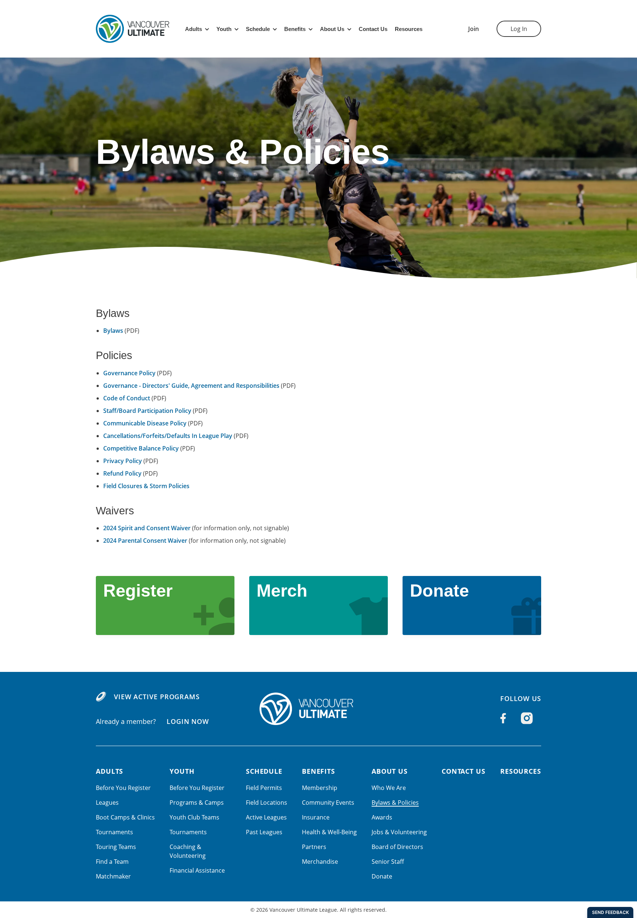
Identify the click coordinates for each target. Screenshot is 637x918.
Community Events (328, 802)
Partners (314, 847)
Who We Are (389, 788)
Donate (382, 876)
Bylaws (113, 331)
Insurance (316, 817)
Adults (193, 29)
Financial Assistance (197, 870)
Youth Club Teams (194, 817)
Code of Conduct (126, 398)
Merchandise (320, 861)
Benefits (295, 29)
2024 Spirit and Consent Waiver (147, 528)
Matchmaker (113, 876)
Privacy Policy (122, 461)
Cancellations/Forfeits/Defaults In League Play (167, 436)
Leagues (107, 802)
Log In (519, 29)
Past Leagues (264, 832)
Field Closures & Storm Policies (146, 486)
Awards (382, 817)
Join (473, 29)
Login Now (188, 721)
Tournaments (114, 832)
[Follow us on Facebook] (503, 718)
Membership (319, 788)
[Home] (318, 709)
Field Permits (264, 788)
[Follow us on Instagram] (527, 718)
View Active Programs (157, 696)
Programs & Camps (197, 802)
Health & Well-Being (329, 832)
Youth (224, 29)
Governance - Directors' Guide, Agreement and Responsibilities (191, 386)
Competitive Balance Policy (141, 448)
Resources (408, 29)
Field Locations (266, 802)
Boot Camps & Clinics (125, 817)
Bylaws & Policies (395, 802)
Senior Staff (388, 861)
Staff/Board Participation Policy (147, 411)
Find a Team (112, 861)
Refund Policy (122, 473)
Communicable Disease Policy (145, 423)
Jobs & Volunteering (399, 832)
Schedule (258, 29)
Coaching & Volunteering (188, 851)
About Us (332, 29)
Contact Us (373, 29)
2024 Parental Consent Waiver (145, 540)
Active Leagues (266, 817)
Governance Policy (129, 373)
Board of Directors (397, 847)
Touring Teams (116, 847)
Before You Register (123, 788)
